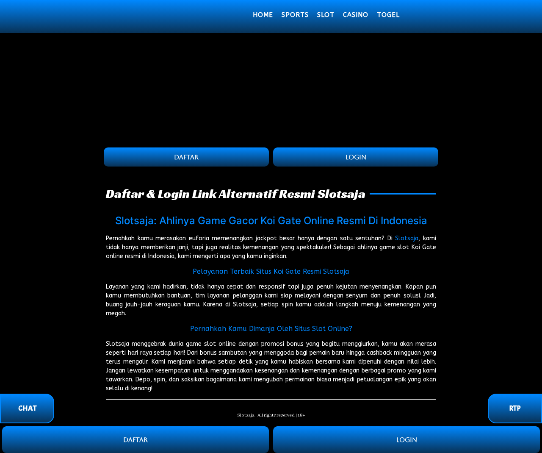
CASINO (355, 15)
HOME (263, 15)
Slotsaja (406, 238)
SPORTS (295, 15)
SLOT (326, 15)
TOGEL (388, 15)
